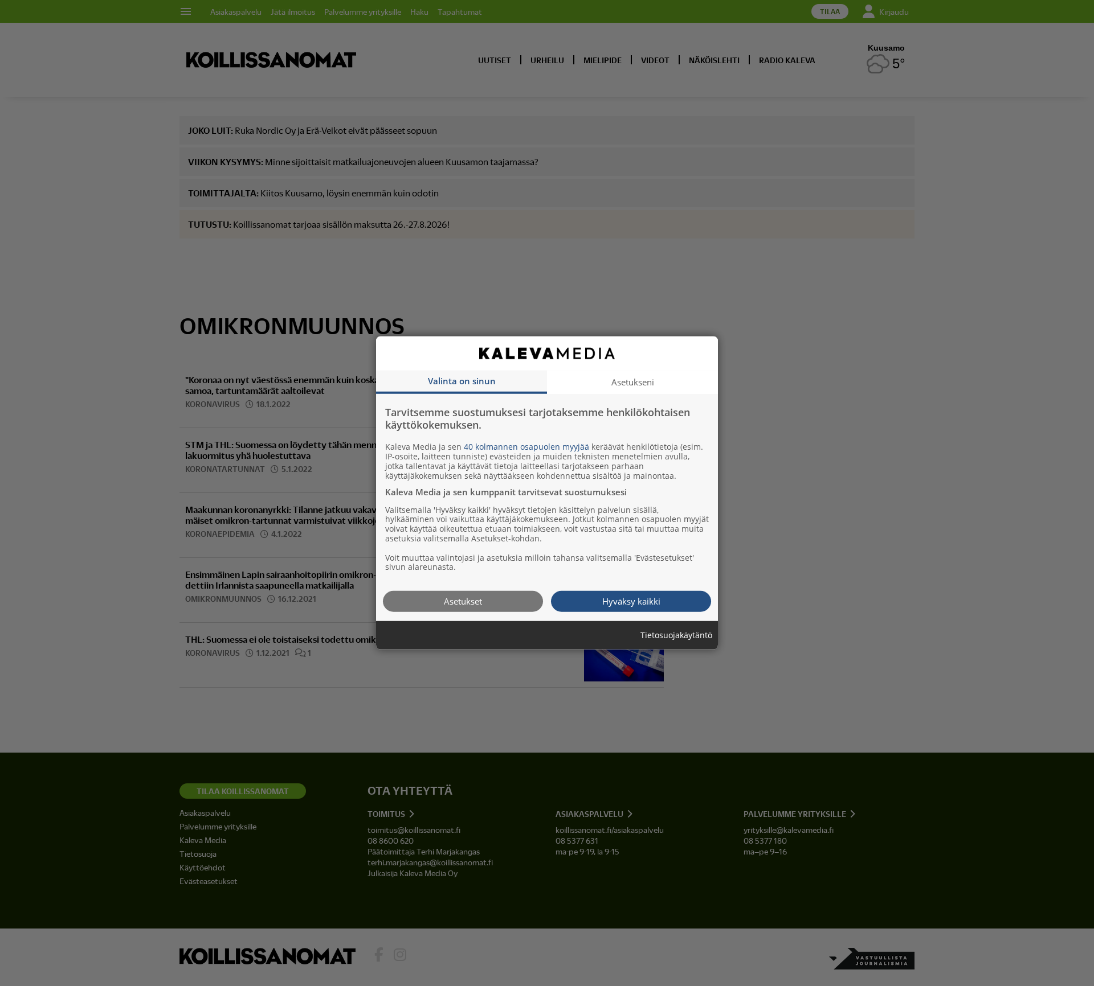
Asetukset (463, 601)
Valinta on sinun (462, 381)
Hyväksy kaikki (631, 601)
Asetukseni (632, 382)
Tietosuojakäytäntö (676, 635)
